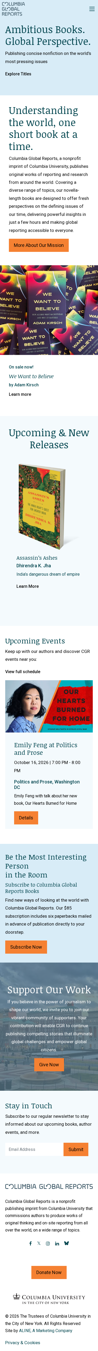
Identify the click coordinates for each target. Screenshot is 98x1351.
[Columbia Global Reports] (13, 8)
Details (26, 817)
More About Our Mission (39, 245)
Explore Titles (18, 73)
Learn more (20, 394)
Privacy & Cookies (22, 1342)
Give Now (49, 1064)
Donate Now (49, 1272)
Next (88, 331)
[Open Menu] (92, 9)
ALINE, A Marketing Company (45, 1330)
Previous (9, 331)
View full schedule (22, 671)
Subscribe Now (26, 947)
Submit (75, 1149)
